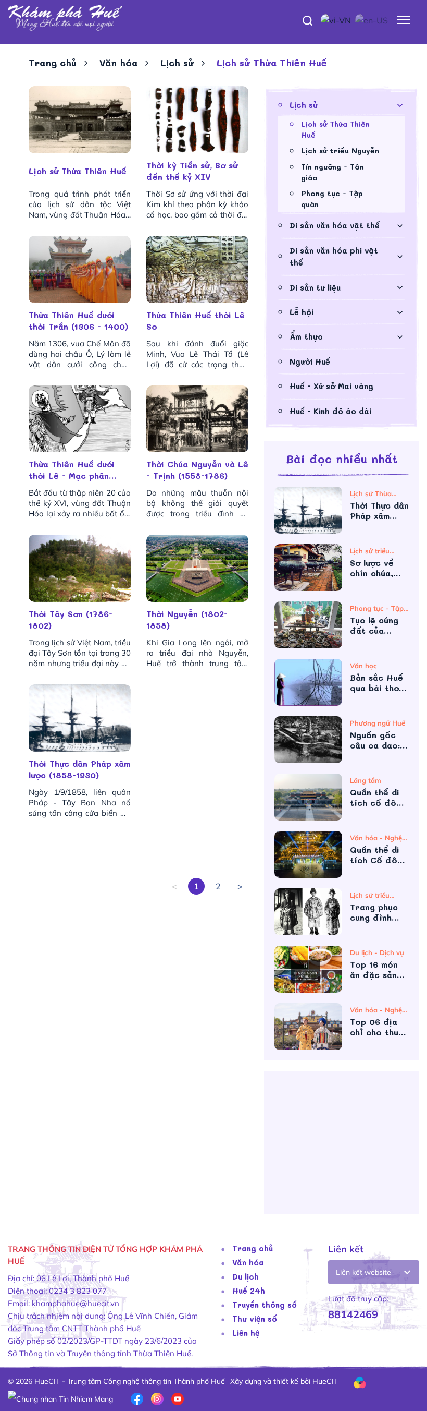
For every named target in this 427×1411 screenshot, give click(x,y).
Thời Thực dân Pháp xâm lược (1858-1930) (79, 769)
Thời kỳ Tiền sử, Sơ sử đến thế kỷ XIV (191, 171)
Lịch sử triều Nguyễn (340, 150)
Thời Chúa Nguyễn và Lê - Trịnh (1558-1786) (197, 470)
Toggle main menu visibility (403, 19)
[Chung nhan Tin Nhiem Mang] (60, 1398)
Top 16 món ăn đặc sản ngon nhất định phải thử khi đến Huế (378, 969)
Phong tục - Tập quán (332, 198)
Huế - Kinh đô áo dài (330, 411)
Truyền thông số (264, 1304)
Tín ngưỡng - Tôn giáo (332, 172)
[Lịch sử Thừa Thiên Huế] (80, 119)
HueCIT (325, 1381)
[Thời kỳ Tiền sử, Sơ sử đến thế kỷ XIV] (197, 119)
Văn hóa (118, 62)
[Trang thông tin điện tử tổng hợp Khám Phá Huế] (213, 18)
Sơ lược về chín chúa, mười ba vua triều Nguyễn (377, 568)
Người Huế (310, 361)
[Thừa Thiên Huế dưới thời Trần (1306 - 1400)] (80, 269)
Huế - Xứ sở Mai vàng (331, 386)
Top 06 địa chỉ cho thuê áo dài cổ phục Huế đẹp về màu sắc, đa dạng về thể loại (377, 1027)
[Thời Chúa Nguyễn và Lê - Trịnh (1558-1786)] (197, 419)
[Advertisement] (341, 1146)
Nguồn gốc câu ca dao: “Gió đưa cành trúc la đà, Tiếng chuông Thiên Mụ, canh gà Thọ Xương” (378, 740)
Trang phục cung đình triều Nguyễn (377, 912)
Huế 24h (248, 1290)
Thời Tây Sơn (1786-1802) (70, 619)
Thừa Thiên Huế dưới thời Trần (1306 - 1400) (78, 320)
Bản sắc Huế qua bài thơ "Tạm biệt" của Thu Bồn (376, 682)
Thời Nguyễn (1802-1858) (187, 619)
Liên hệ (246, 1333)
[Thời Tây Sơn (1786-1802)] (80, 568)
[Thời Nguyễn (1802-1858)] (197, 568)
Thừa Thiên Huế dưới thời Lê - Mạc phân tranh (72, 470)
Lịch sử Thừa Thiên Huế (78, 170)
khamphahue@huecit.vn (75, 1303)
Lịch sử (177, 62)
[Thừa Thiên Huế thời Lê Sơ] (197, 269)
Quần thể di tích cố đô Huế (374, 797)
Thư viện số (254, 1318)
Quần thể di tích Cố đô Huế (374, 855)
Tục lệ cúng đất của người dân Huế (374, 625)
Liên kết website (363, 1272)
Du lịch (245, 1276)
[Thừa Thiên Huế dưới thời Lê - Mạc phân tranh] (80, 419)
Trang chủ (53, 62)
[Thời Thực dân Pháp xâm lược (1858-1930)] (80, 718)
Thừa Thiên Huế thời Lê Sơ (195, 320)
